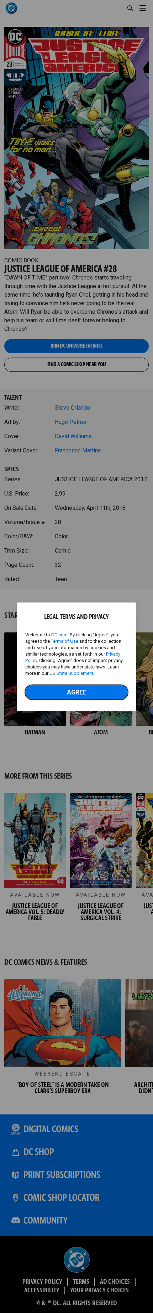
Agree (76, 692)
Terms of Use (64, 641)
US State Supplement (71, 673)
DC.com (59, 634)
